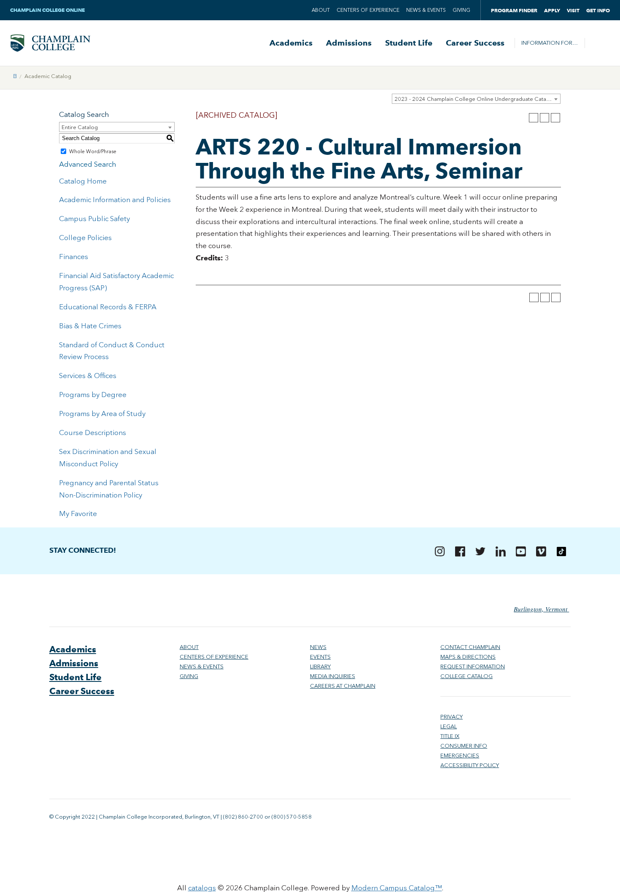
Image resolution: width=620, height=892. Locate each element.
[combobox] (476, 99)
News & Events (426, 10)
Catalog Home (83, 181)
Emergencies (459, 755)
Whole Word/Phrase (92, 151)
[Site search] (597, 43)
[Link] (14, 76)
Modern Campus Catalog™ (396, 888)
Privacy (451, 717)
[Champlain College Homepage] (50, 43)
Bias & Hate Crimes (90, 326)
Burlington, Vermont (541, 609)
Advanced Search (87, 164)
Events (320, 657)
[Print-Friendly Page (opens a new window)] (544, 117)
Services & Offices (87, 375)
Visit (573, 10)
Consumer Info (463, 746)
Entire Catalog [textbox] (80, 127)
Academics (291, 43)
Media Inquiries (332, 676)
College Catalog (466, 676)
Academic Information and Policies (115, 199)
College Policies (85, 237)
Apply (552, 10)
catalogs (202, 888)
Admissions (349, 43)
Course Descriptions (92, 432)
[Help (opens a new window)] (555, 117)
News (318, 647)
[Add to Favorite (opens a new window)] (533, 117)
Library (320, 666)
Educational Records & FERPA (107, 307)
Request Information (472, 666)
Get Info (598, 10)
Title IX (449, 736)
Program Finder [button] (514, 10)
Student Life (408, 43)
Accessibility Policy (469, 765)
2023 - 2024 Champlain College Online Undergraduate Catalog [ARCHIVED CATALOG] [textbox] (477, 99)
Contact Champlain (470, 647)
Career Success (475, 43)
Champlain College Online (48, 10)
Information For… (549, 43)
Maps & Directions (468, 657)
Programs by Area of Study (102, 413)
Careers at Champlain (342, 686)
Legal (448, 726)
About (321, 10)
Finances (73, 256)
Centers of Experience (368, 10)
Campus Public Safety (94, 218)
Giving (461, 10)
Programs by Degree (93, 394)
